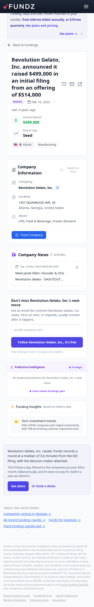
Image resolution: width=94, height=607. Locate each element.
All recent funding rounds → (24, 520)
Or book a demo (43, 486)
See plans (18, 486)
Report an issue (73, 169)
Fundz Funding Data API (74, 584)
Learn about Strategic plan (48, 391)
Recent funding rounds (16, 595)
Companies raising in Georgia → (27, 514)
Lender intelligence (67, 595)
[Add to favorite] (64, 84)
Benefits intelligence (14, 600)
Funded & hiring (42, 595)
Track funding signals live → (24, 526)
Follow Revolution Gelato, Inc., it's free (47, 342)
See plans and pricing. (42, 26)
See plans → (68, 34)
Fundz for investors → (65, 520)
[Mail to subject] (72, 84)
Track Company (31, 235)
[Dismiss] (82, 34)
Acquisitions (59, 600)
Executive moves (39, 600)
